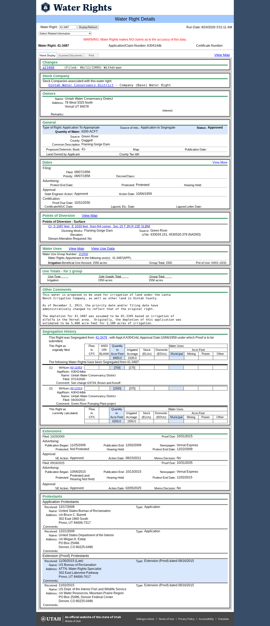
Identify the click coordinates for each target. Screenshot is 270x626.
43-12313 (76, 388)
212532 (83, 254)
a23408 (48, 67)
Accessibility (206, 619)
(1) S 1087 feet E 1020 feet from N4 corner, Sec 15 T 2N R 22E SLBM (99, 226)
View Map (222, 55)
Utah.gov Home (145, 619)
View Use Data (103, 249)
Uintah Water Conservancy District (81, 85)
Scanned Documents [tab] (70, 55)
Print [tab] (91, 55)
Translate (223, 619)
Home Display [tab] (48, 55)
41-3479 (101, 337)
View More (220, 162)
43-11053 (76, 367)
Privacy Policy (186, 619)
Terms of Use (166, 619)
